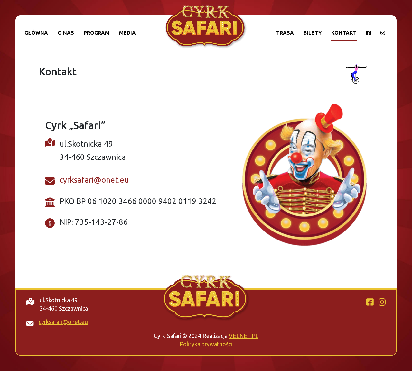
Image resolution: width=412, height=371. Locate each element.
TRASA (285, 33)
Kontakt (344, 33)
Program (96, 33)
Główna (36, 33)
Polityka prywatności (206, 344)
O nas (66, 33)
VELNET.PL (243, 336)
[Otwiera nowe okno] (368, 34)
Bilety (313, 33)
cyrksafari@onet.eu (94, 180)
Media (127, 33)
